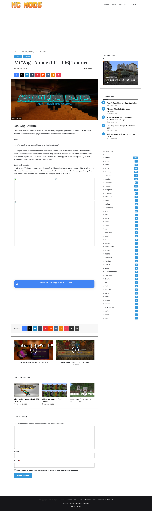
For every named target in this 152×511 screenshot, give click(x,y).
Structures (108, 258)
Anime (107, 315)
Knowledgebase (111, 272)
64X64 (107, 254)
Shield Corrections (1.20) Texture (52, 400)
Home (18, 52)
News (107, 268)
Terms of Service (85, 500)
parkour (107, 204)
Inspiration (108, 275)
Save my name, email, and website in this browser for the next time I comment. (48, 470)
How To (107, 279)
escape (107, 300)
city (106, 229)
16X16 (106, 215)
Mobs (107, 168)
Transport (108, 183)
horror (107, 218)
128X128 (24, 52)
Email (17, 461)
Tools (107, 225)
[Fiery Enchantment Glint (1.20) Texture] (26, 390)
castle (107, 311)
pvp (106, 211)
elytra (107, 293)
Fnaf (106, 318)
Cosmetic (108, 193)
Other (107, 161)
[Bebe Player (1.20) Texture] (82, 390)
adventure (109, 197)
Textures (132, 5)
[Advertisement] (76, 28)
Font (106, 286)
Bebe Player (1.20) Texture (80, 399)
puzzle (107, 236)
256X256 (108, 290)
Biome (107, 297)
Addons (106, 5)
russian (107, 304)
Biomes (107, 250)
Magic (107, 222)
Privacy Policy (72, 500)
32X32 (107, 240)
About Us (110, 500)
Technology (109, 208)
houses (107, 243)
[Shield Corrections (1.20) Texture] (54, 390)
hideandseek (109, 307)
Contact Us (102, 500)
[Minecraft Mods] (27, 4)
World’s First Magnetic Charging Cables (122, 103)
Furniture (108, 261)
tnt (106, 282)
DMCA (94, 500)
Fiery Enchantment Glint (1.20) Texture (26, 400)
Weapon (108, 186)
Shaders (122, 5)
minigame (108, 190)
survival (107, 200)
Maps (114, 5)
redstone (108, 233)
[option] (120, 73)
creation (108, 179)
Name (17, 451)
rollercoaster (109, 247)
